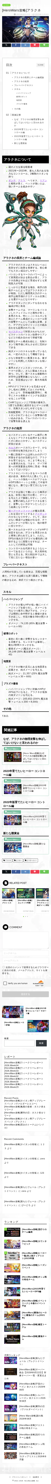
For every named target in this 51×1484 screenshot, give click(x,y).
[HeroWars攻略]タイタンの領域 (20, 1144)
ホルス (12, 447)
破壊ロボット (21, 97)
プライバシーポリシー (20, 1477)
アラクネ (8, 860)
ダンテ (12, 180)
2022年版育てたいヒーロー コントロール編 (28, 137)
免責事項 (36, 1477)
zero (42, 1158)
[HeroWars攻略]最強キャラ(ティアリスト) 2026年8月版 (32, 1456)
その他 (17, 109)
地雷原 (19, 100)
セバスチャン (15, 331)
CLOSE (40, 65)
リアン (43, 180)
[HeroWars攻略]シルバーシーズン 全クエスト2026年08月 (32, 1398)
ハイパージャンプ (23, 93)
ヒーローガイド (31, 860)
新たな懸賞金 (20, 143)
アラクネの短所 (21, 81)
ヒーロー (6, 5)
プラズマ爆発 (21, 104)
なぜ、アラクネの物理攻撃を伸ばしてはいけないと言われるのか (29, 122)
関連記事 (16, 115)
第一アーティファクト (20, 511)
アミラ (21, 180)
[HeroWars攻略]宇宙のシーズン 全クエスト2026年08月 (32, 1386)
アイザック (41, 514)
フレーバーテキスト (23, 85)
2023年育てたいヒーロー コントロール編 (28, 130)
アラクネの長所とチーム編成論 (29, 77)
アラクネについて (21, 73)
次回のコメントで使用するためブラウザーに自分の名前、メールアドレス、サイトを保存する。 (25, 970)
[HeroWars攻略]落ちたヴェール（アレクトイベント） (32, 1361)
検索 (6, 1038)
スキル (17, 89)
